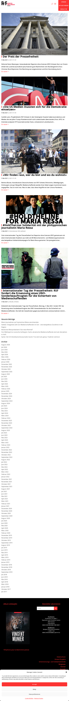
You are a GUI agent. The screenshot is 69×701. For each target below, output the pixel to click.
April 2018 (4, 582)
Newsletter (63, 9)
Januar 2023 (5, 447)
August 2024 (5, 403)
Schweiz (16, 302)
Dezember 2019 (6, 535)
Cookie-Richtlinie (29, 698)
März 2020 (4, 531)
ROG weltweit (22, 231)
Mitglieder (62, 664)
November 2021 (6, 482)
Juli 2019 (4, 548)
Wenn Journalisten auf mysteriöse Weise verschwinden (20, 322)
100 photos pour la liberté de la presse (16, 650)
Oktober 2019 (6, 540)
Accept (34, 684)
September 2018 (6, 572)
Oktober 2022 (6, 455)
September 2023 (6, 428)
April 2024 (4, 413)
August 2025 (5, 374)
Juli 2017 (4, 592)
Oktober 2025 (6, 369)
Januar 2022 (5, 477)
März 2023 (4, 443)
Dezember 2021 (6, 479)
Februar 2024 (5, 418)
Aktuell (11, 302)
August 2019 (5, 545)
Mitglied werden (63, 5)
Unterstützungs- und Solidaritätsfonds (52, 662)
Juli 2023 (4, 433)
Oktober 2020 (6, 513)
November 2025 (6, 367)
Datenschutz (61, 657)
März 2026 (4, 357)
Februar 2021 (5, 504)
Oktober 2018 (6, 570)
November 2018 (6, 567)
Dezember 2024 (6, 394)
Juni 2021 (4, 494)
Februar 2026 (5, 359)
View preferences (34, 694)
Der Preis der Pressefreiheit (21, 56)
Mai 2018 (4, 579)
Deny (34, 689)
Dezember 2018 (6, 565)
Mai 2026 (4, 352)
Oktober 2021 (6, 484)
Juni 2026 (4, 350)
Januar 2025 (5, 391)
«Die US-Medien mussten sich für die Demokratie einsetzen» (34, 108)
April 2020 (4, 528)
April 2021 (4, 499)
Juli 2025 (4, 377)
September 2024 (6, 401)
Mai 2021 (4, 496)
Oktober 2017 (6, 589)
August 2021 (5, 489)
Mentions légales (38, 698)
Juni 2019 (4, 550)
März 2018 (4, 584)
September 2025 (6, 372)
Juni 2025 (4, 379)
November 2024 (6, 396)
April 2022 (4, 469)
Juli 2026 (4, 347)
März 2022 (4, 472)
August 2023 (5, 430)
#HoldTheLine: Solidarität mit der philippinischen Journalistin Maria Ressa (34, 226)
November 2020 (6, 511)
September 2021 (6, 486)
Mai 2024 (4, 411)
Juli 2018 (4, 575)
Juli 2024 (4, 406)
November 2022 (6, 452)
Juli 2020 (4, 521)
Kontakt (63, 669)
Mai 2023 (4, 438)
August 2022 (5, 460)
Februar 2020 (5, 533)
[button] (66, 672)
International (13, 231)
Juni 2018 (4, 577)
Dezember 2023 (6, 421)
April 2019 (4, 555)
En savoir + (5, 72)
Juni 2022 (4, 464)
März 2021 (4, 501)
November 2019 (6, 538)
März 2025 (4, 386)
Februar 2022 (5, 474)
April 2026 (4, 354)
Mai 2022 (4, 467)
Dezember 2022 (6, 450)
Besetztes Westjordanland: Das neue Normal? (17, 330)
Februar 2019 (5, 560)
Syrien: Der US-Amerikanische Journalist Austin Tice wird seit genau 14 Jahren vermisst (30, 337)
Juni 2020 (4, 523)
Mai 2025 (4, 381)
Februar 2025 (5, 389)
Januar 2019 (5, 562)
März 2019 (4, 557)
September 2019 (6, 543)
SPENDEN (63, 2)
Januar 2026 (5, 362)
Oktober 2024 (6, 399)
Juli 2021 (4, 491)
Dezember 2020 (6, 509)
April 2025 (4, 384)
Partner (63, 667)
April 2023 (4, 440)
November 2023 (6, 423)
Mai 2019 (4, 553)
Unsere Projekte (60, 659)
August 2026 (5, 345)
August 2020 (5, 518)
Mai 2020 (4, 526)
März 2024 (4, 416)
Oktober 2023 (6, 425)
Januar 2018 (5, 587)
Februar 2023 (5, 445)
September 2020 (6, 516)
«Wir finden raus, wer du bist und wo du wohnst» (35, 175)
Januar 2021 (5, 506)
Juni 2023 (4, 435)
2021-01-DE (12, 60)
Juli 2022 (4, 462)
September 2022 (6, 457)
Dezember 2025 (6, 364)
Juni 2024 (4, 408)
